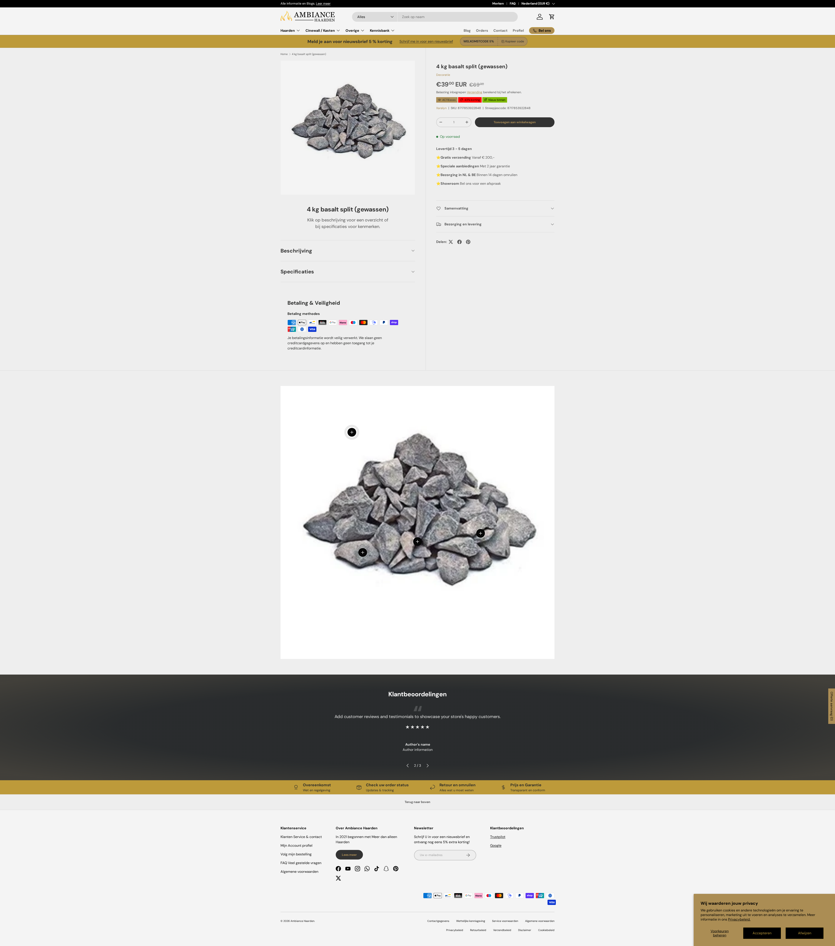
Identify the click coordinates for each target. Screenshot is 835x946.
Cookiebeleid (546, 930)
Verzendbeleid (502, 930)
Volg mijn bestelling (296, 854)
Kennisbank (379, 30)
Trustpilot (497, 837)
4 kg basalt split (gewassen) (309, 54)
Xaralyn (441, 108)
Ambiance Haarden (302, 921)
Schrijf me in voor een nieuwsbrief (426, 41)
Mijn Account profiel (296, 845)
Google (495, 845)
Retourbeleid (478, 930)
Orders (482, 30)
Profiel (518, 30)
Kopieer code (514, 41)
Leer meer (323, 3)
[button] (552, 17)
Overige (352, 30)
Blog (467, 30)
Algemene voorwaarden (299, 871)
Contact (500, 30)
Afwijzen (804, 933)
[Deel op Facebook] (459, 242)
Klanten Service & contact (301, 837)
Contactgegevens (438, 921)
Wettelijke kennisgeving (470, 921)
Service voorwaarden (505, 921)
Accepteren (762, 933)
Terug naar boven (417, 802)
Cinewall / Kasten (320, 30)
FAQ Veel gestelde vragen (301, 863)
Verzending (474, 92)
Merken (498, 3)
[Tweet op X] (450, 242)
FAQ (513, 3)
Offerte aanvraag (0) (832, 706)
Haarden (288, 30)
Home (284, 54)
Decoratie (443, 74)
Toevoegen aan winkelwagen (515, 122)
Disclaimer (524, 930)
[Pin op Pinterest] (468, 242)
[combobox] (435, 17)
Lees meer (349, 855)
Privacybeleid (454, 930)
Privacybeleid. (739, 919)
